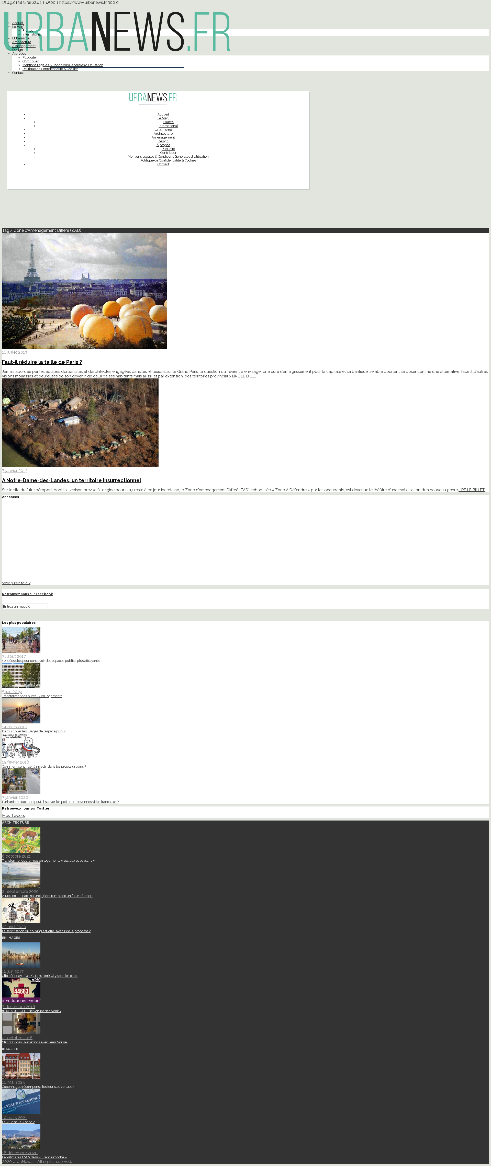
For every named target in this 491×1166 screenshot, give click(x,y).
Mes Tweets (13, 815)
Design (17, 50)
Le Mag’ (18, 27)
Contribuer (31, 61)
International (32, 34)
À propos (19, 53)
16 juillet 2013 (14, 352)
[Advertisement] (245, 210)
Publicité (29, 57)
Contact (18, 73)
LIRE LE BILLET (245, 376)
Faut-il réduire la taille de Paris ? (42, 362)
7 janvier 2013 (14, 470)
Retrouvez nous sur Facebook (27, 594)
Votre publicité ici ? (16, 583)
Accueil (18, 23)
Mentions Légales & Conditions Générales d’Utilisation (63, 65)
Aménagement (24, 46)
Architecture (21, 42)
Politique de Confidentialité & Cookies (50, 69)
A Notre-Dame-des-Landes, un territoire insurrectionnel (71, 480)
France (28, 30)
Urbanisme (20, 38)
